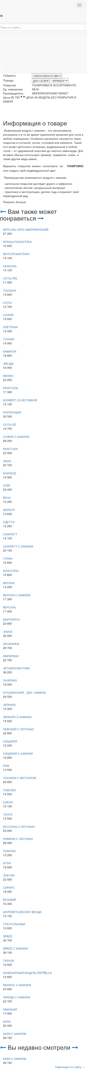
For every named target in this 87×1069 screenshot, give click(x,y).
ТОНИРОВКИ (75, 166)
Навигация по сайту (68, 1067)
